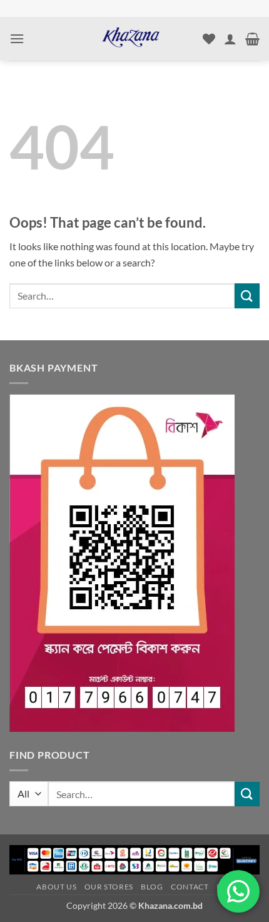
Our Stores (108, 886)
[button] (16, 38)
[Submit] (247, 295)
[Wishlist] (209, 39)
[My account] (230, 39)
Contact (189, 886)
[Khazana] (130, 39)
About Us (56, 886)
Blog (152, 886)
